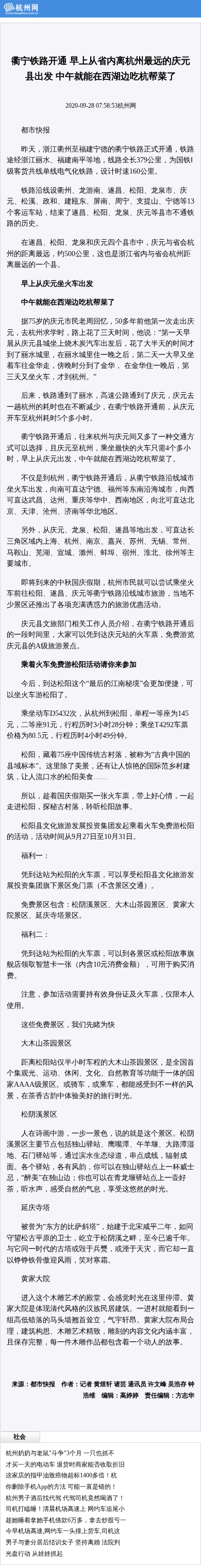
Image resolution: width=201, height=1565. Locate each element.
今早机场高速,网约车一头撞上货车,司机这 (63, 1531)
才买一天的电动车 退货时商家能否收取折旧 (65, 1464)
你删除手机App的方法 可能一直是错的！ (61, 1486)
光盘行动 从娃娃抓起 (34, 1553)
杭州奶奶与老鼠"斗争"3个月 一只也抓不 (60, 1453)
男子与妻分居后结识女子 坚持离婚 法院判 (63, 1542)
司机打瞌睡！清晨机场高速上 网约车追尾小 (65, 1508)
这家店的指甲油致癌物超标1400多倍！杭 (61, 1475)
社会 (19, 1436)
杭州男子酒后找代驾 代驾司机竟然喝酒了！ (65, 1498)
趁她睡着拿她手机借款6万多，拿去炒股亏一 (66, 1520)
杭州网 (127, 105)
